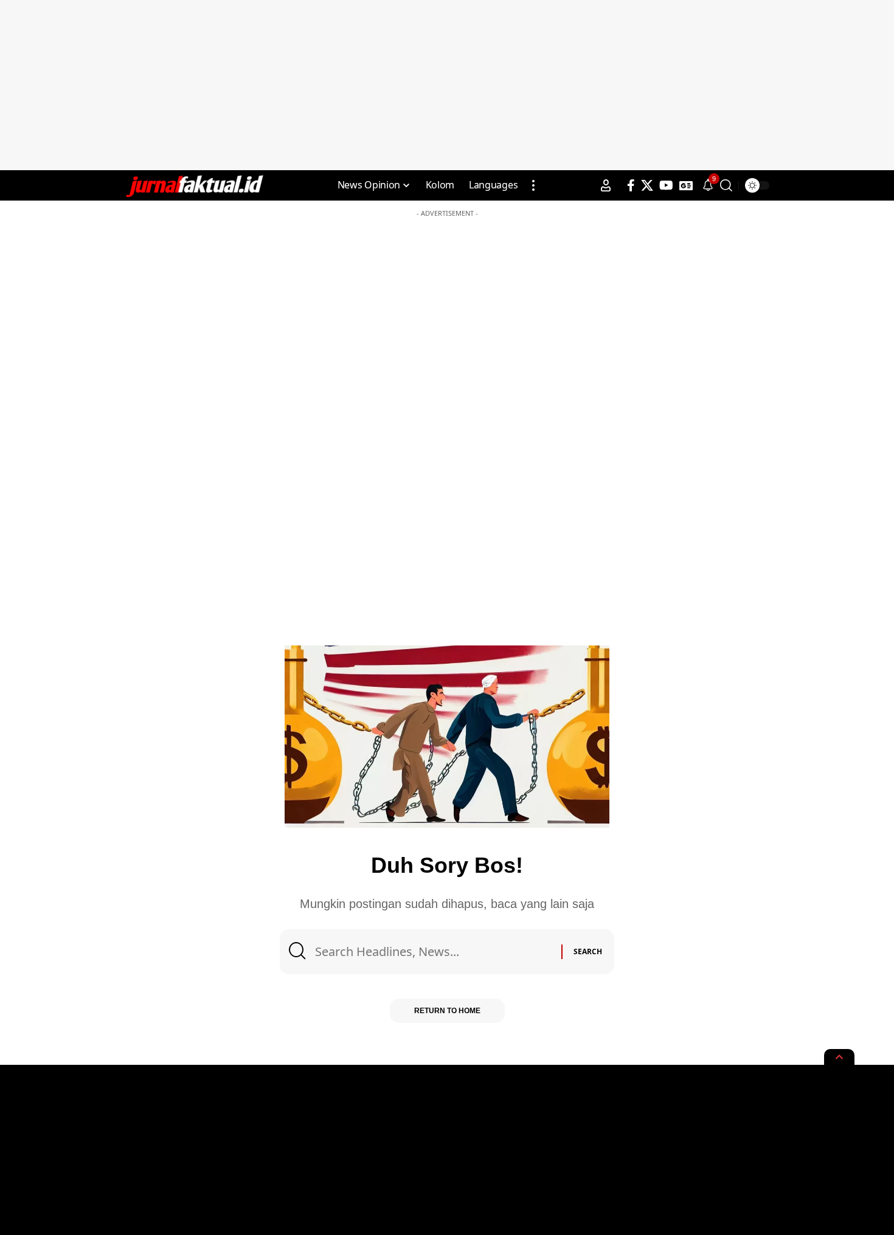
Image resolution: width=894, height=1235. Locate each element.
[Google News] (686, 185)
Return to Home (447, 1010)
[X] (647, 185)
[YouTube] (666, 185)
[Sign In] (606, 185)
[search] (726, 185)
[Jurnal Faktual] (194, 185)
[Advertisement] (447, 85)
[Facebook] (631, 185)
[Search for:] (433, 951)
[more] (533, 185)
